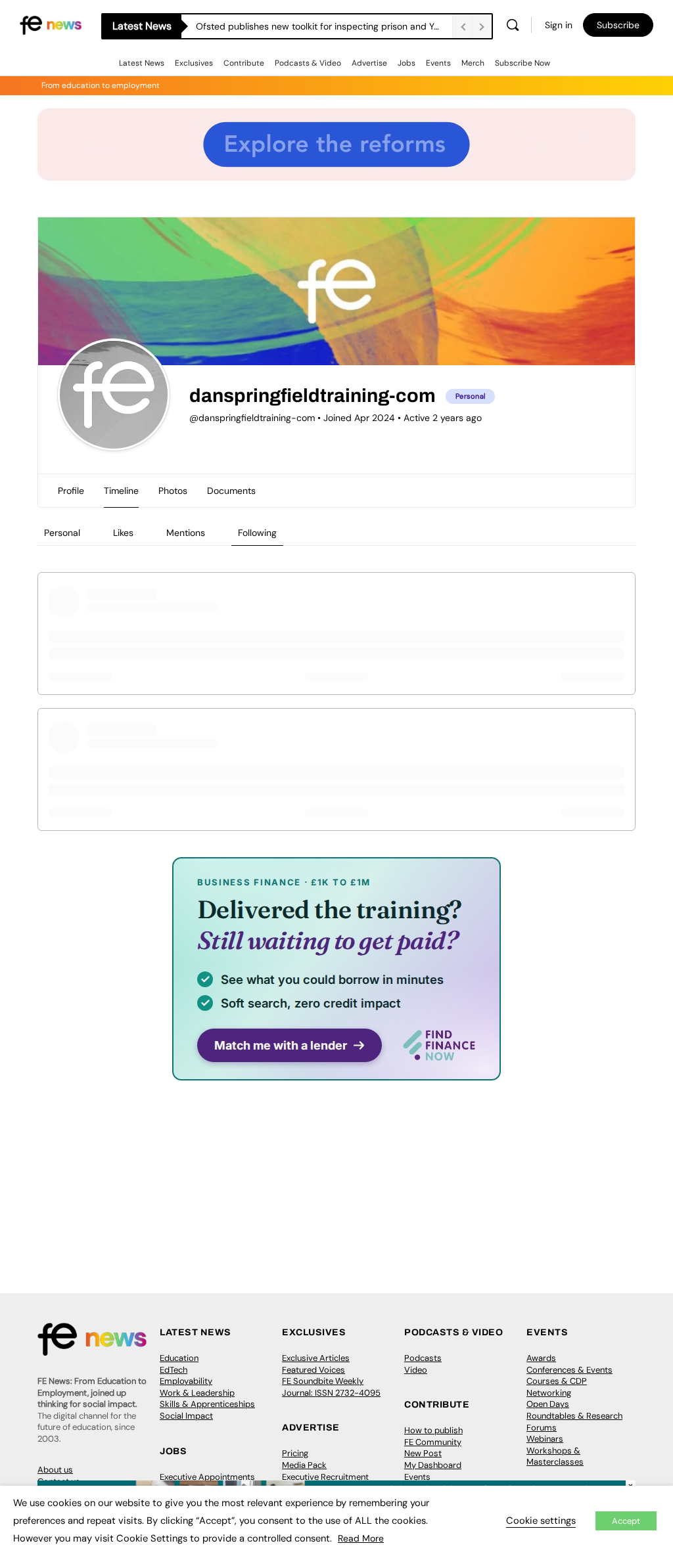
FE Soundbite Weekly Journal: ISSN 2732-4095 (331, 1386)
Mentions (185, 533)
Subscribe (618, 25)
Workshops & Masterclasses (555, 1456)
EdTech (173, 1369)
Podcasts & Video (308, 63)
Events (438, 63)
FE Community (432, 1442)
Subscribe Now (522, 63)
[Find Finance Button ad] (336, 1071)
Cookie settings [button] (541, 1520)
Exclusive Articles (316, 1358)
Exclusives (194, 63)
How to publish (433, 1430)
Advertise (369, 63)
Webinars (544, 1438)
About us (55, 1469)
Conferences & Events (569, 1369)
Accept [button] (626, 1520)
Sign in (558, 25)
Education (179, 1358)
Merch (472, 63)
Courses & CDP (556, 1381)
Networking (548, 1392)
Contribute (243, 63)
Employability (186, 1381)
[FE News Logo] (50, 24)
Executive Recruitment (325, 1476)
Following (257, 533)
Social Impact (186, 1415)
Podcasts (423, 1358)
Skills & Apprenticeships (207, 1404)
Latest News (141, 63)
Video (415, 1369)
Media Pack (304, 1465)
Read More (361, 1538)
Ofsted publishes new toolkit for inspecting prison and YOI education (324, 26)
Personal (62, 533)
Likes (123, 533)
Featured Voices (313, 1369)
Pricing (295, 1453)
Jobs (406, 63)
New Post (423, 1453)
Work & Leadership (197, 1392)
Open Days (547, 1404)
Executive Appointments (207, 1476)
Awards (541, 1358)
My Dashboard (432, 1465)
